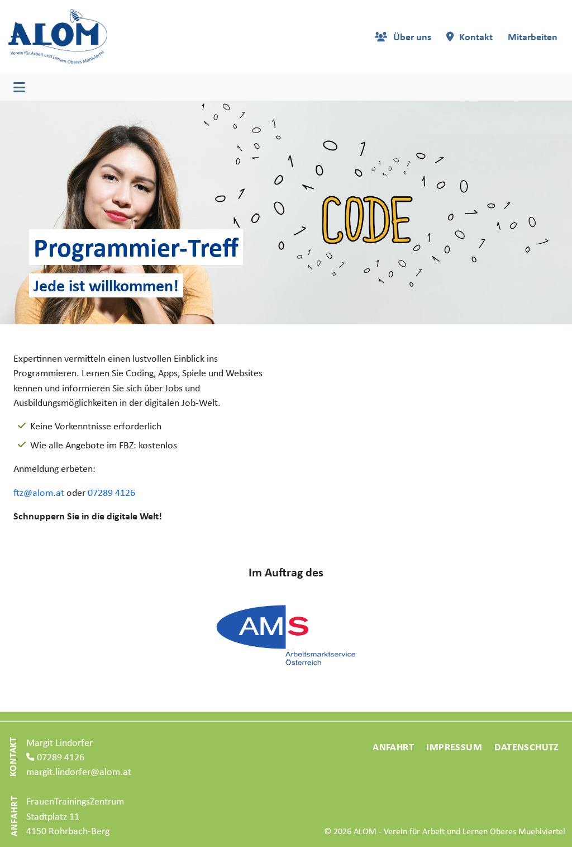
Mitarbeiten (532, 36)
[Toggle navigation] (19, 87)
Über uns (412, 36)
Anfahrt (393, 746)
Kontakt (476, 36)
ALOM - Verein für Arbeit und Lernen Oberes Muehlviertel (459, 831)
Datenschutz (526, 746)
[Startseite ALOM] (57, 36)
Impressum (454, 746)
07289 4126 (111, 492)
